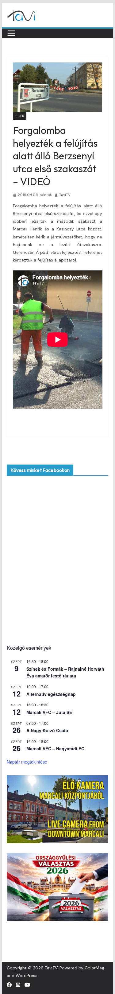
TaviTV (65, 194)
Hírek (19, 116)
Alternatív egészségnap (51, 694)
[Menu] (11, 33)
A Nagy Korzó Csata (47, 730)
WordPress (26, 975)
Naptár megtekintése (27, 762)
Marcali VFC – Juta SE (49, 712)
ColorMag (94, 968)
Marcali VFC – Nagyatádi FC (55, 748)
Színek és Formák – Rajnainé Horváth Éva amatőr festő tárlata (65, 672)
